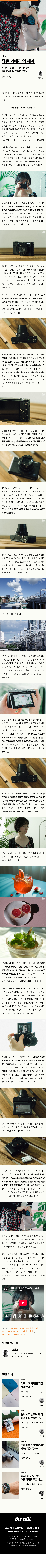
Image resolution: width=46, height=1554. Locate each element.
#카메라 (31, 1331)
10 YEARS (33, 1531)
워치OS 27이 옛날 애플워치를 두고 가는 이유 (31, 1479)
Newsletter (32, 1528)
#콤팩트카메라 (19, 1334)
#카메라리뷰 (7, 1334)
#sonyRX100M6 (17, 1328)
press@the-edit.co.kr (28, 1539)
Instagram (13, 1531)
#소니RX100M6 (9, 1331)
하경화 (15, 1349)
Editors (19, 1528)
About (8, 1528)
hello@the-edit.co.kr (30, 1537)
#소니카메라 (22, 1331)
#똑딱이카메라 (32, 1328)
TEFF (24, 1531)
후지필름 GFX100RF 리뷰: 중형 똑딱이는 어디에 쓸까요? (32, 1449)
